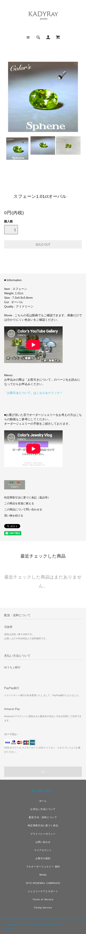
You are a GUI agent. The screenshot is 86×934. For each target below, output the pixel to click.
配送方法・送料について (43, 817)
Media (43, 874)
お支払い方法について (43, 809)
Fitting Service (43, 907)
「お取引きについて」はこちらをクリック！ (33, 392)
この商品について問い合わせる (23, 509)
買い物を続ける (13, 515)
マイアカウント (43, 850)
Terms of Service (43, 899)
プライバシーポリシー (43, 834)
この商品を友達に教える (19, 503)
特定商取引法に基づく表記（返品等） (27, 497)
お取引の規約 (43, 858)
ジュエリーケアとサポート (43, 891)
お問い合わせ (43, 842)
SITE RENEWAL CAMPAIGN (43, 883)
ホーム (43, 801)
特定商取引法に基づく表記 (43, 825)
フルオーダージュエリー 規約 (43, 866)
